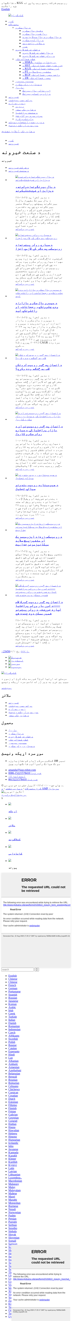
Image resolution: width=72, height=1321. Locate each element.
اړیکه (12, 811)
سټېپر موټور (24, 81)
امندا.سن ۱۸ (17, 776)
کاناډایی (15, 853)
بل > (27, 651)
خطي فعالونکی (25, 59)
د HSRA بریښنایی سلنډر (39, 62)
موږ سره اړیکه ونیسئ (23, 125)
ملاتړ (11, 825)
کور (11, 21)
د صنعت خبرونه (18, 170)
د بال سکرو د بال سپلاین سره (42, 36)
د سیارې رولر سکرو (28, 84)
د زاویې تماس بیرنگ (36, 93)
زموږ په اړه (17, 103)
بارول (19, 87)
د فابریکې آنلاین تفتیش (18, 131)
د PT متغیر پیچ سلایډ (36, 71)
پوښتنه (6, 687)
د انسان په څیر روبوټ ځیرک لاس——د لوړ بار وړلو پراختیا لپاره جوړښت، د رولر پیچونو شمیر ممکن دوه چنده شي (39, 607)
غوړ (25, 46)
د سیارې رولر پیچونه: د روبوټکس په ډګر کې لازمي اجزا (38, 246)
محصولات (13, 24)
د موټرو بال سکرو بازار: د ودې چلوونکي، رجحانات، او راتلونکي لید (36, 306)
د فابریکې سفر (25, 109)
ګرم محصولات (33, 788)
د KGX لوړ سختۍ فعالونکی (40, 68)
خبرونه (13, 96)
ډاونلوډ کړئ (24, 118)
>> (22, 651)
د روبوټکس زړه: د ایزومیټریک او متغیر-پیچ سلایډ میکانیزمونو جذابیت (38, 540)
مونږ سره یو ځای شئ (29, 115)
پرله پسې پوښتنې (20, 100)
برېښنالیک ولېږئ (14, 794)
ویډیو (19, 106)
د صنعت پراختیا (26, 112)
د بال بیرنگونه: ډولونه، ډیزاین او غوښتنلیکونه (35, 188)
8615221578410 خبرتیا (23, 779)
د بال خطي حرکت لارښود (37, 52)
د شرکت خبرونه (18, 167)
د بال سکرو (23, 27)
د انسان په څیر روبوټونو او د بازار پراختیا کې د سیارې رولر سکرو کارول (39, 430)
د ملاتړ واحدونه (33, 43)
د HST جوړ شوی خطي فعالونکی (42, 65)
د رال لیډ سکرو (33, 40)
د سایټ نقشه (14, 788)
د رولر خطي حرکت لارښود (38, 55)
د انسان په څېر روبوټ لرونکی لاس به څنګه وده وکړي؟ (38, 366)
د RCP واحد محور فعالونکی (41, 74)
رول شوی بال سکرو (34, 33)
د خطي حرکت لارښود (27, 49)
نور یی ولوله (24, 228)
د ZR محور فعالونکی (36, 77)
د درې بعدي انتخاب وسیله (26, 122)
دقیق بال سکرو (32, 30)
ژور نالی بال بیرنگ (36, 90)
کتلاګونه (14, 839)
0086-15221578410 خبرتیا (24, 773)
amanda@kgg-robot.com (22, 769)
